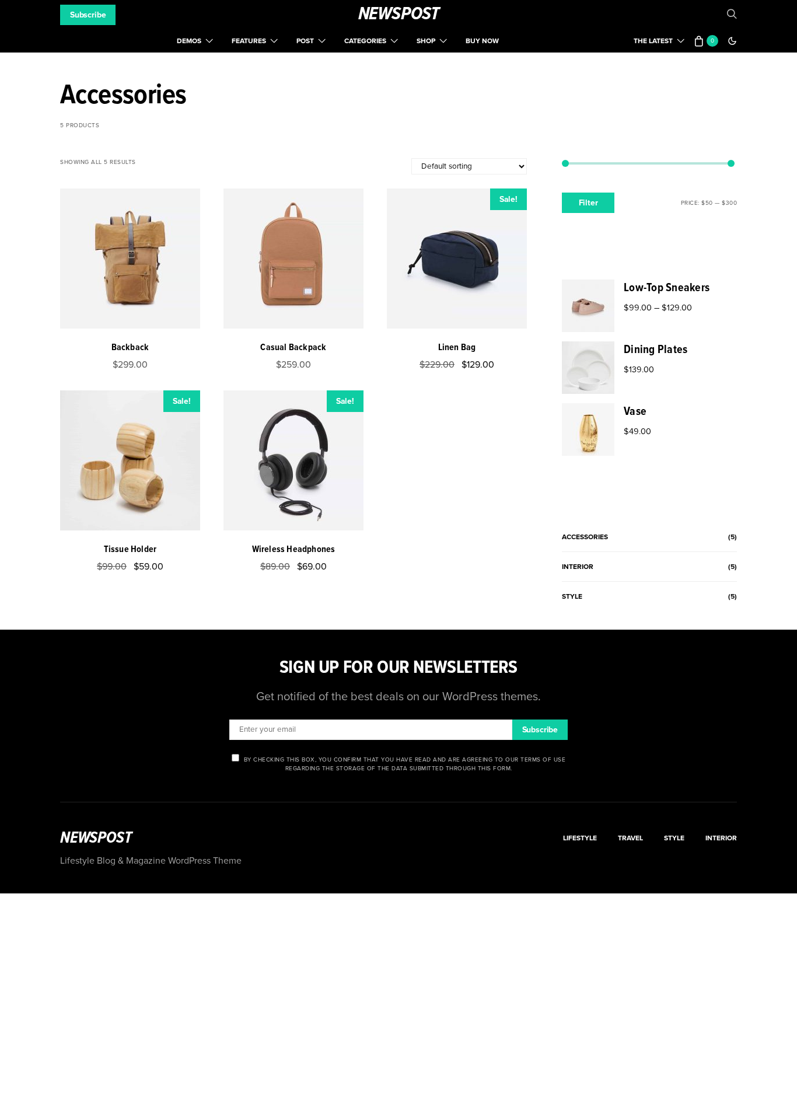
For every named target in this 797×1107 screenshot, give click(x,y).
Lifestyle (580, 838)
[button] (732, 41)
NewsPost (398, 14)
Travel (630, 838)
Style (572, 596)
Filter (588, 203)
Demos (189, 41)
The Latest (653, 41)
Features (249, 41)
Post (305, 41)
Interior (577, 567)
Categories (365, 41)
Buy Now (482, 41)
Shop (426, 41)
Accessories (585, 537)
